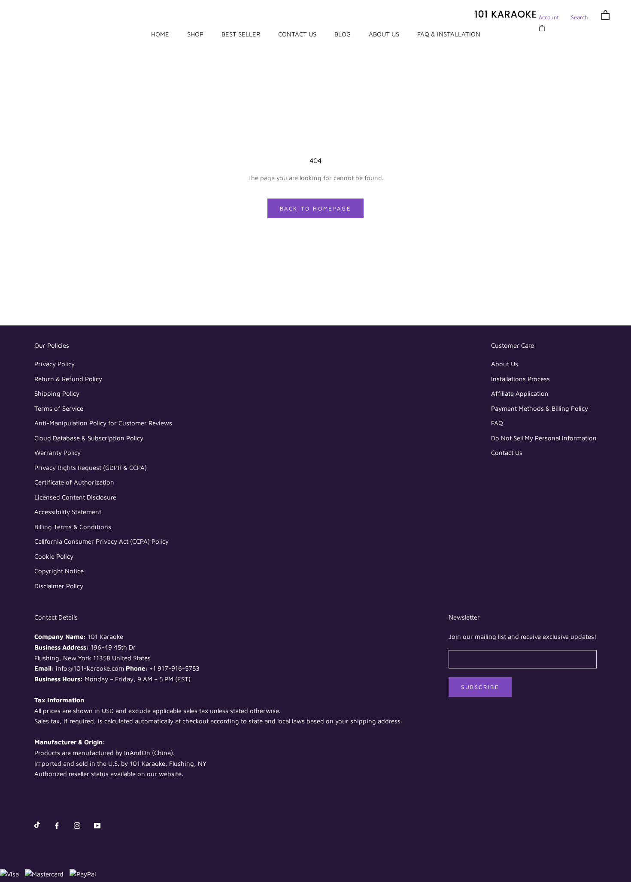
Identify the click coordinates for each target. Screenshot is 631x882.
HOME (160, 34)
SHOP (195, 34)
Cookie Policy (53, 556)
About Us (504, 363)
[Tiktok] (37, 825)
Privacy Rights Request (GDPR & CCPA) (90, 467)
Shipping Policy (56, 393)
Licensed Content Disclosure (75, 497)
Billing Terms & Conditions (72, 526)
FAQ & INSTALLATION (448, 34)
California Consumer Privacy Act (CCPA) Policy (101, 541)
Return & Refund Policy (68, 378)
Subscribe (480, 686)
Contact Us (506, 452)
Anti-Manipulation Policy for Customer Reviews (103, 423)
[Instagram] (77, 825)
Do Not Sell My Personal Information (544, 438)
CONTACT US (297, 34)
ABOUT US (384, 34)
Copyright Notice (59, 571)
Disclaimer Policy (58, 586)
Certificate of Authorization (74, 482)
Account (549, 17)
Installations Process (520, 378)
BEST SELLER (240, 34)
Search (579, 17)
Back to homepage (316, 208)
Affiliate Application (520, 393)
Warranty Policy (57, 452)
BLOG (342, 34)
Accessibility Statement (67, 511)
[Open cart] (605, 14)
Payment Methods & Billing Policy (539, 408)
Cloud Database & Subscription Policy (88, 438)
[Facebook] (57, 825)
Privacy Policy (54, 363)
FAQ (497, 423)
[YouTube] (97, 825)
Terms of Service (58, 408)
